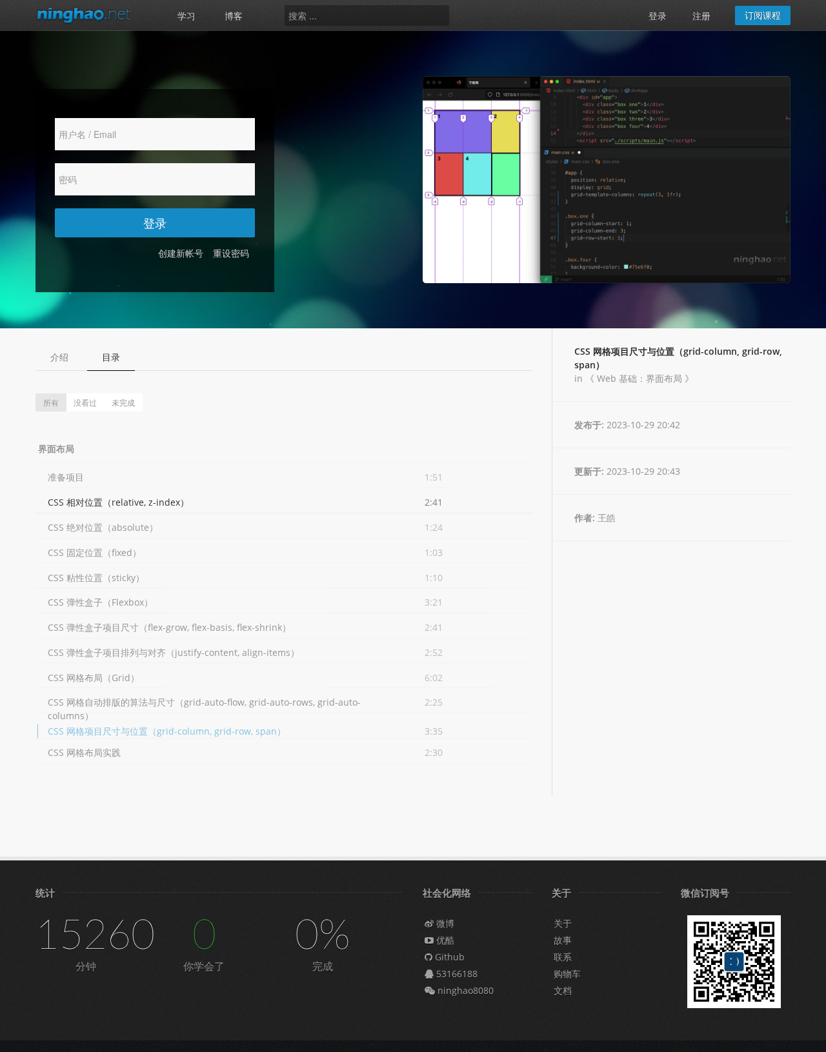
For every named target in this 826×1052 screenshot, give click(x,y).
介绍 (59, 357)
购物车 (567, 974)
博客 (234, 16)
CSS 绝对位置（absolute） (103, 527)
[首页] (90, 15)
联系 (563, 957)
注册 (701, 16)
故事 (563, 940)
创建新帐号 (180, 253)
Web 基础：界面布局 (639, 378)
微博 (444, 923)
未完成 (123, 402)
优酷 (444, 940)
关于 (563, 923)
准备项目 (66, 477)
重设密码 (231, 253)
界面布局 (56, 448)
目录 (111, 357)
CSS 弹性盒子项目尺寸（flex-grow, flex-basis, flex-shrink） (169, 627)
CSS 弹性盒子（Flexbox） (100, 602)
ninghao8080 (464, 990)
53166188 (456, 974)
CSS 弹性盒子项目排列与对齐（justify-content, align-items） (173, 652)
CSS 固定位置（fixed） (94, 552)
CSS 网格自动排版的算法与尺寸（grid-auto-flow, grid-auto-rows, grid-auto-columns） (204, 709)
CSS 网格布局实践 (84, 752)
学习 (186, 16)
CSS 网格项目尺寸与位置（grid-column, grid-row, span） (167, 731)
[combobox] (367, 15)
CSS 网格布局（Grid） (93, 677)
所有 (51, 402)
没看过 (85, 402)
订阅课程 (763, 15)
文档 (563, 990)
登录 (658, 16)
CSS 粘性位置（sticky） (96, 577)
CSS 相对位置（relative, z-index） (118, 502)
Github (448, 957)
